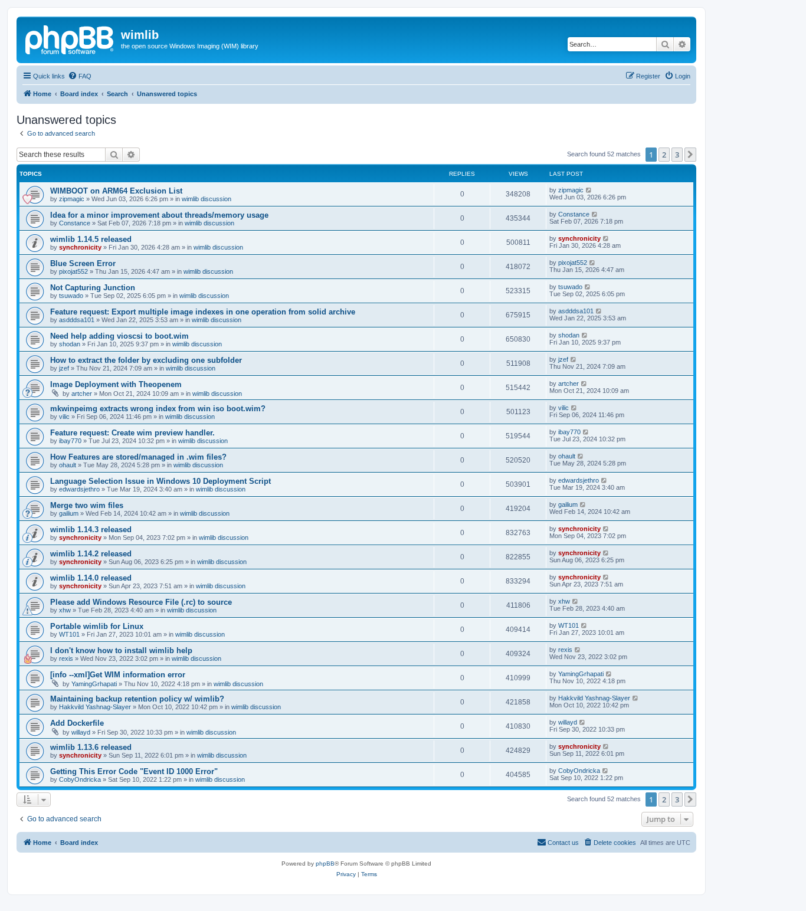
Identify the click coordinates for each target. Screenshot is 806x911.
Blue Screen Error (83, 263)
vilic (64, 416)
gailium (68, 513)
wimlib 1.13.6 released (91, 747)
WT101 (69, 634)
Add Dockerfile (77, 723)
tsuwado (71, 295)
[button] (690, 155)
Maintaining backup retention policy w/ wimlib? (137, 698)
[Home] (70, 38)
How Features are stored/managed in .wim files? (138, 457)
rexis (66, 658)
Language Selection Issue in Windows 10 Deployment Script (160, 481)
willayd (80, 732)
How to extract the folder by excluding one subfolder (146, 360)
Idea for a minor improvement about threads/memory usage (159, 215)
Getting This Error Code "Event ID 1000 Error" (134, 771)
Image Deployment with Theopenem (116, 384)
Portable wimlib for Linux (96, 626)
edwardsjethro (79, 489)
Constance (74, 223)
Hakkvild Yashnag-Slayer (95, 706)
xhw (65, 610)
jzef (64, 368)
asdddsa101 (76, 319)
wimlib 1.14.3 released (91, 529)
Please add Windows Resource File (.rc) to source (141, 602)
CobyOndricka (80, 779)
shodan (69, 344)
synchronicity (80, 247)
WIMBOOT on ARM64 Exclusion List (116, 190)
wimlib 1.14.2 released (91, 553)
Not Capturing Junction (92, 287)
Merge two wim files (86, 505)
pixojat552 (73, 271)
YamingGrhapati (94, 683)
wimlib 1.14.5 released (91, 239)
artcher (81, 393)
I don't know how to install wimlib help (121, 650)
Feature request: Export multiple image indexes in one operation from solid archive (202, 311)
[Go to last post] (589, 190)
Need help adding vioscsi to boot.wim (119, 336)
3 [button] (677, 154)
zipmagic (71, 198)
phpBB (325, 863)
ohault (67, 464)
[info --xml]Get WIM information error (117, 674)
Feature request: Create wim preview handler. (132, 432)
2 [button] (664, 154)
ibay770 (70, 440)
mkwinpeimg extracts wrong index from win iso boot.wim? (158, 408)
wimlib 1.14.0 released (91, 578)
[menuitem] (79, 76)
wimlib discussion (206, 198)
